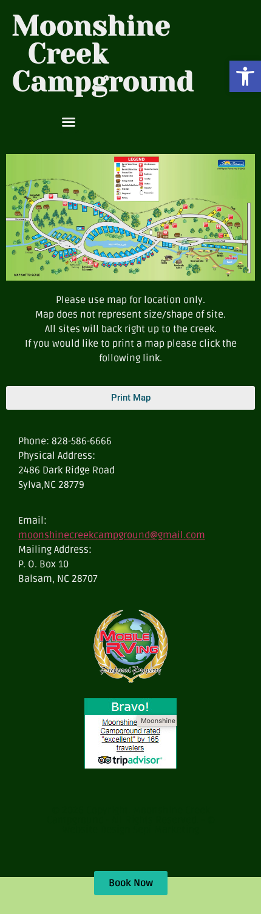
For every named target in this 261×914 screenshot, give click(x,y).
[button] (245, 76)
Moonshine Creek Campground (103, 54)
